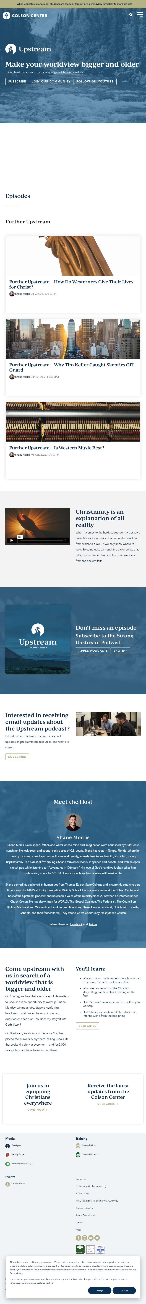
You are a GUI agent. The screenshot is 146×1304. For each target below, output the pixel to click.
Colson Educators (90, 1154)
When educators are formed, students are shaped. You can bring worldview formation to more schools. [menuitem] (75, 3)
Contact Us (81, 1179)
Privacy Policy (16, 1273)
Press (78, 1230)
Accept (100, 1290)
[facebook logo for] (79, 1239)
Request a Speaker (84, 1208)
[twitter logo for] (97, 1239)
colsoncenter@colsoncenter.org (91, 1186)
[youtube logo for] (91, 1239)
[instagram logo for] (85, 1239)
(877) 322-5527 (83, 1193)
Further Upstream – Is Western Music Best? (56, 448)
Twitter (93, 924)
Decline (124, 1290)
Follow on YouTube (95, 81)
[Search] (130, 15)
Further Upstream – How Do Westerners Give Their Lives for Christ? (71, 284)
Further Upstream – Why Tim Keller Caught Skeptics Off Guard (71, 367)
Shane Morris (22, 293)
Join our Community (51, 81)
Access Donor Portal (85, 1215)
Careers (79, 1222)
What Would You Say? (22, 1163)
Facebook (76, 924)
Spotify (120, 651)
